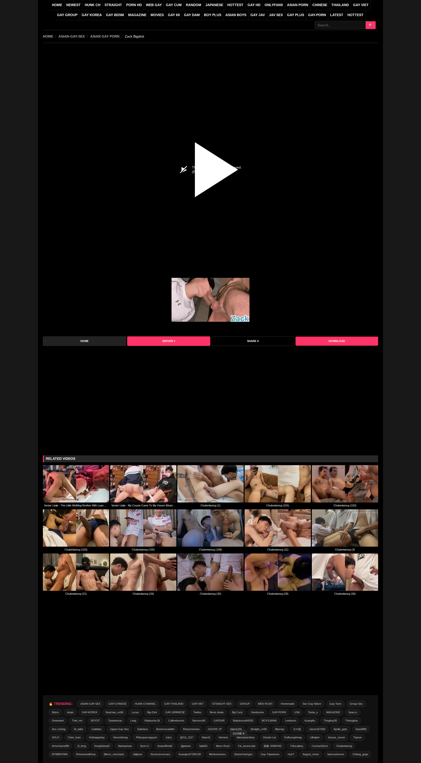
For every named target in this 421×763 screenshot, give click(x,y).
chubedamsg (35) (210, 593)
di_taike (78, 729)
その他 (297, 729)
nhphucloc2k (152, 720)
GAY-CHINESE (117, 703)
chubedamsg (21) (76, 593)
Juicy (168, 737)
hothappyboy (97, 737)
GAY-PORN (279, 712)
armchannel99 (60, 745)
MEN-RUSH (265, 703)
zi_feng (81, 745)
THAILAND (340, 5)
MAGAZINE (137, 15)
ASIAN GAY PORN (104, 36)
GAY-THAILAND (173, 703)
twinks (197, 712)
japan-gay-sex (119, 729)
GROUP (245, 703)
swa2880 (360, 729)
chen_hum (74, 737)
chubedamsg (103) (76, 549)
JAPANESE (214, 5)
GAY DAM (192, 15)
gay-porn (317, 15)
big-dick (152, 712)
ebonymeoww (191, 729)
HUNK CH (92, 5)
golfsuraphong (293, 737)
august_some (311, 754)
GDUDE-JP (215, 729)
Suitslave (142, 729)
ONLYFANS (274, 5)
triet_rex (77, 720)
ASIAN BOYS (235, 15)
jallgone (137, 754)
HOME (48, 36)
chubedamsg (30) (345, 593)
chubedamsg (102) (345, 505)
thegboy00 (330, 720)
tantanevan (115, 720)
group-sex (356, 703)
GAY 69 (174, 15)
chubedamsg (344, 745)
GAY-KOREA (89, 712)
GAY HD (254, 5)
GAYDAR (219, 720)
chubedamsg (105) (143, 549)
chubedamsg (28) (277, 593)
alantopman (125, 745)
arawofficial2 (164, 745)
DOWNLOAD (337, 341)
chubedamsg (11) (277, 549)
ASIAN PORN (297, 5)
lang (133, 720)
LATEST (336, 15)
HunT (291, 754)
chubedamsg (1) (210, 505)
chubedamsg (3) (345, 549)
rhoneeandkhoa (86, 754)
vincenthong (120, 737)
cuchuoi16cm (320, 745)
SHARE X (253, 341)
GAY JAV (257, 15)
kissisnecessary (160, 754)
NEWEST (73, 5)
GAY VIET (361, 5)
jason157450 (317, 729)
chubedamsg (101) (277, 505)
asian (70, 712)
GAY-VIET (198, 703)
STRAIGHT (113, 5)
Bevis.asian (217, 712)
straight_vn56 (258, 729)
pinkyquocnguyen (146, 737)
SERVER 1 (168, 341)
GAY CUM (174, 5)
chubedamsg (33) (143, 593)
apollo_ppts (340, 729)
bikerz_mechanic (114, 754)
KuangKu (310, 720)
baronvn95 (198, 720)
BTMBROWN (60, 754)
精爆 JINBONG (273, 745)
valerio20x (236, 729)
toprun (357, 737)
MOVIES (157, 15)
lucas (135, 712)
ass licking (59, 729)
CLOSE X (238, 733)
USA (297, 712)
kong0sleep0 (102, 745)
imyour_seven (336, 737)
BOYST (95, 720)
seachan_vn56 (114, 712)
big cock (237, 712)
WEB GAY (154, 5)
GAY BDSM (115, 15)
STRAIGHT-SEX (221, 703)
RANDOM (193, 5)
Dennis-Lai (269, 737)
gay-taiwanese (270, 754)
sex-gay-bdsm (312, 703)
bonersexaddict (165, 729)
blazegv (280, 729)
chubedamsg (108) (210, 549)
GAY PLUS (295, 15)
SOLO (55, 737)
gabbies (97, 729)
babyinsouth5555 (243, 720)
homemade (287, 703)
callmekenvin (176, 720)
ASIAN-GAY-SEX (71, 36)
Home (57, 5)
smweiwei (58, 720)
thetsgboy (351, 720)
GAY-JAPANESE (175, 712)
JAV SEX (276, 15)
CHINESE (319, 5)
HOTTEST (235, 5)
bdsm (55, 712)
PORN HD (134, 5)
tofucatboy (296, 745)
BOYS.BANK (269, 720)
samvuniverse (335, 754)
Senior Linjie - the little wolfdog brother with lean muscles (76, 505)
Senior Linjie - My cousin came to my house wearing (143, 505)
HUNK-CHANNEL (145, 703)
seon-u (144, 745)
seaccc (352, 712)
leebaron (290, 720)
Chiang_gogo (360, 754)
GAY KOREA (92, 15)
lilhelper (315, 737)
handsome (257, 712)
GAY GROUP (67, 15)
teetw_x (313, 712)
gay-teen (335, 703)
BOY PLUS (212, 15)
